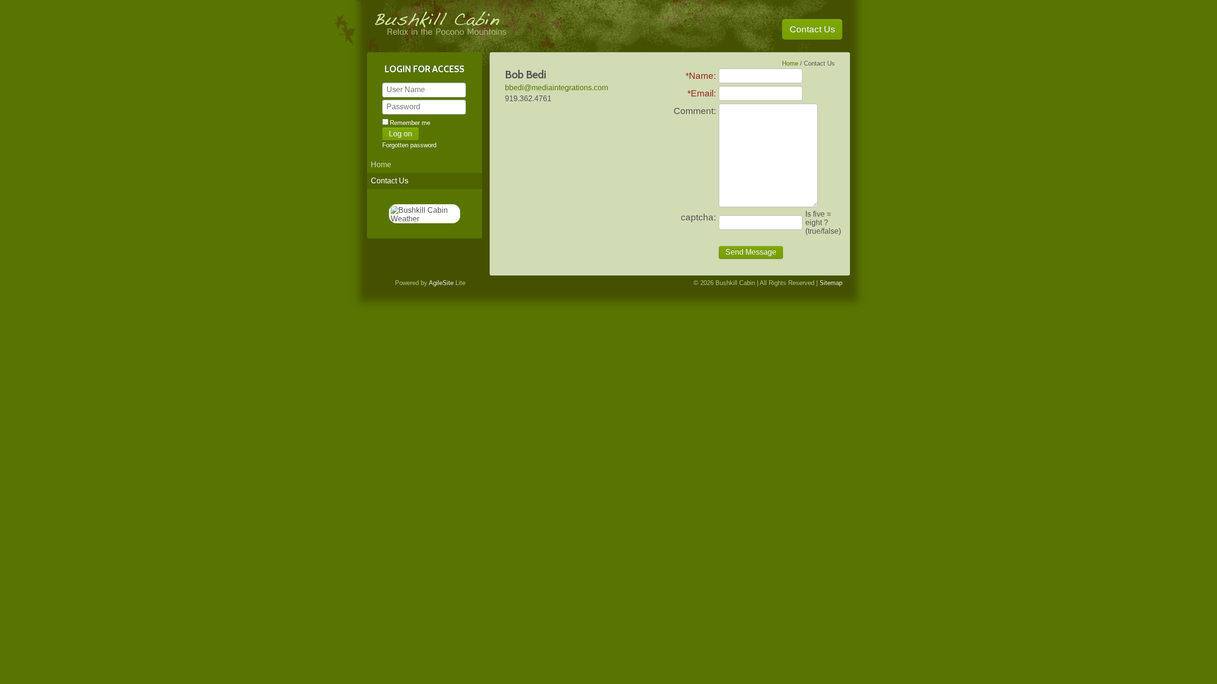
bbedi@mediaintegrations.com (556, 88)
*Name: (701, 76)
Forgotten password (409, 145)
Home (381, 165)
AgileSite (441, 282)
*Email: (701, 93)
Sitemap (831, 282)
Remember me (410, 122)
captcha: (698, 217)
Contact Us (812, 29)
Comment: (695, 111)
